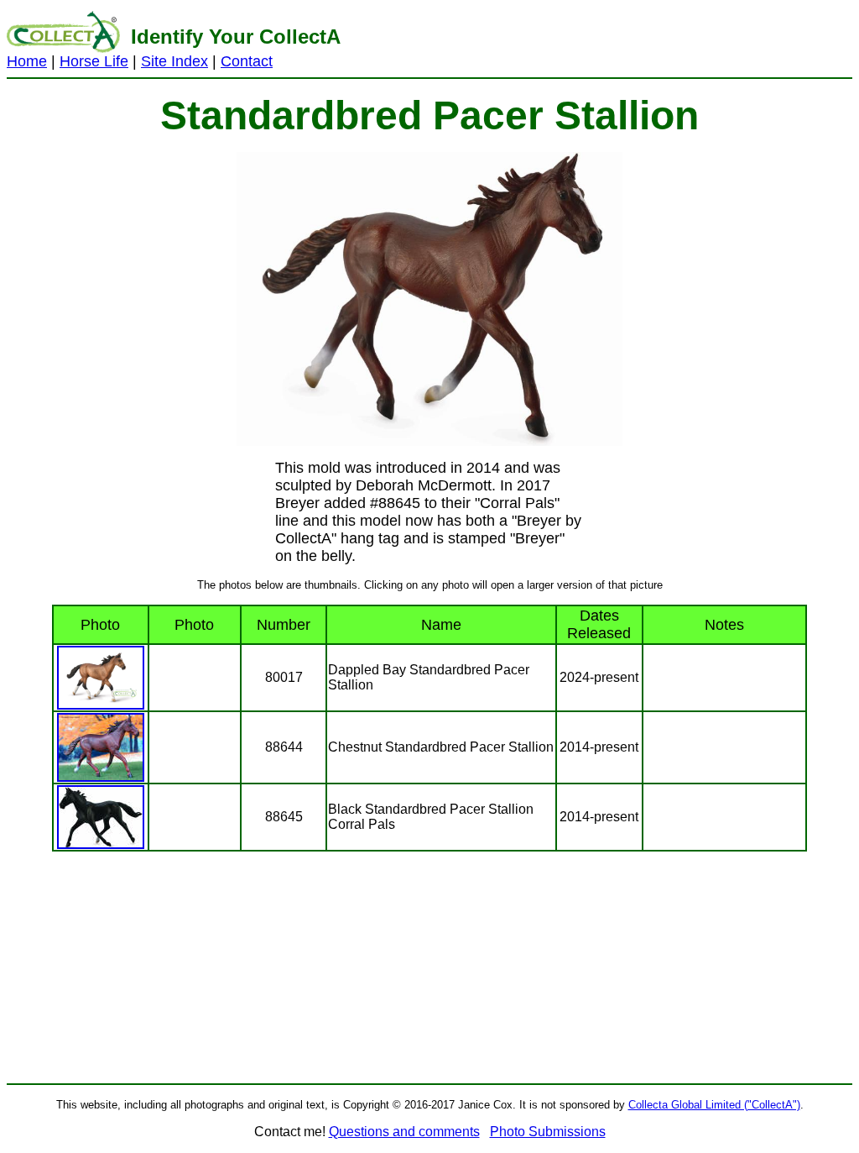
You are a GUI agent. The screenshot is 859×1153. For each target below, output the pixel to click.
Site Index (174, 61)
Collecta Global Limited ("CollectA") (714, 1104)
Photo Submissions (548, 1131)
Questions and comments (404, 1131)
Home (27, 61)
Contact (247, 61)
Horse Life (94, 61)
